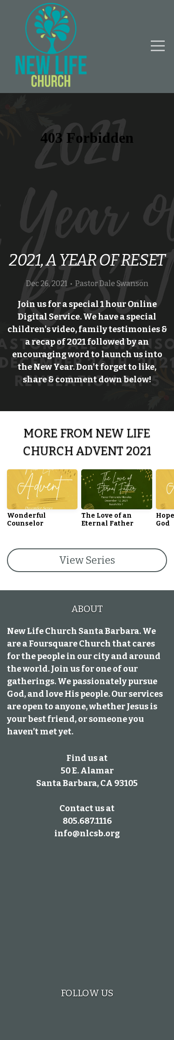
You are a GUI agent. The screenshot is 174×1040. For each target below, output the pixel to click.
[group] (42, 501)
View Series (87, 560)
